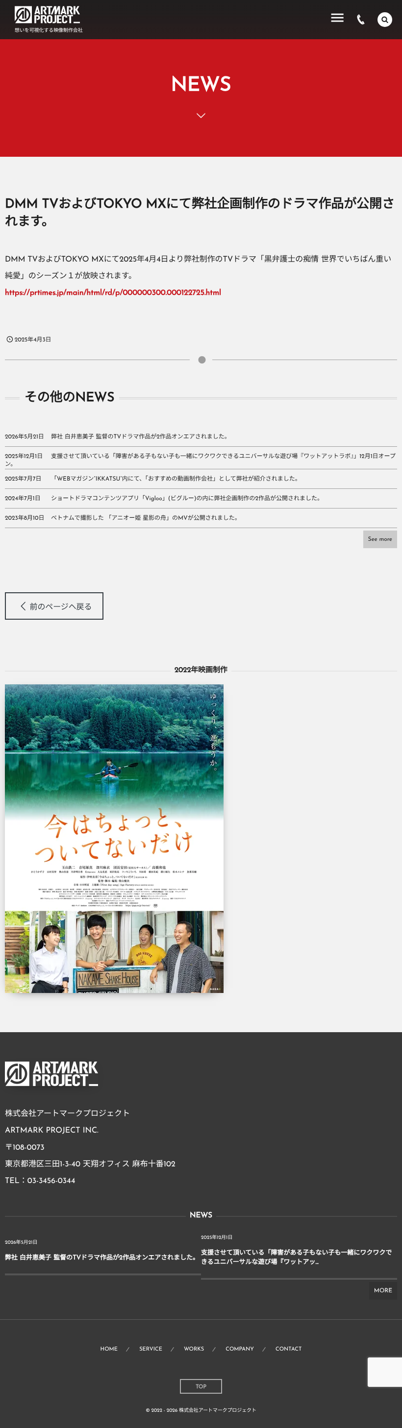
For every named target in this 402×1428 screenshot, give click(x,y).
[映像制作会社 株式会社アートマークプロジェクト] (47, 15)
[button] (54, 606)
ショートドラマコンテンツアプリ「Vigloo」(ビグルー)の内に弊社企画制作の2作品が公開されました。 (187, 499)
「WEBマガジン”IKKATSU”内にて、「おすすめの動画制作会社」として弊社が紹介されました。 (176, 479)
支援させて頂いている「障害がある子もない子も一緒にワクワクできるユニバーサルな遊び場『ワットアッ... (296, 1257)
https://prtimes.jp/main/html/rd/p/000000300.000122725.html (113, 293)
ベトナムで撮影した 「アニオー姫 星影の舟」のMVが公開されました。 (146, 518)
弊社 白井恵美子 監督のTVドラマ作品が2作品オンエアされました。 (140, 437)
